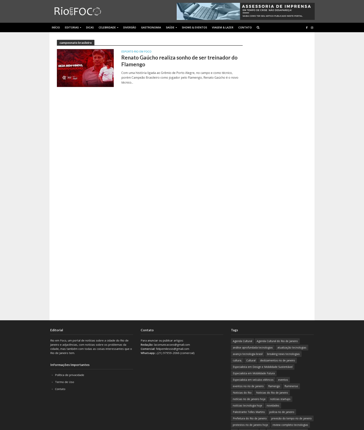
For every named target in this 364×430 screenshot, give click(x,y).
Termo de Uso (64, 382)
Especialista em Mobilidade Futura (254, 373)
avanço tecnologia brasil (248, 354)
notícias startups (280, 399)
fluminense (291, 386)
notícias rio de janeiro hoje (249, 399)
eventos (283, 379)
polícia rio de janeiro (281, 412)
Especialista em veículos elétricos (253, 379)
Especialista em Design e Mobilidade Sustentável (263, 367)
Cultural (251, 360)
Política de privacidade (69, 375)
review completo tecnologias (290, 425)
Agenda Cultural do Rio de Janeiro (277, 341)
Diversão (129, 27)
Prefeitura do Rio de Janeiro (250, 418)
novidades (273, 405)
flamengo (274, 386)
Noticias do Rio (242, 392)
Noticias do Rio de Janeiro (272, 392)
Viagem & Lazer (222, 27)
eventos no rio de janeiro (248, 386)
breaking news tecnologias (283, 354)
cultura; (237, 360)
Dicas (90, 27)
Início (56, 27)
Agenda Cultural (242, 341)
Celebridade (107, 27)
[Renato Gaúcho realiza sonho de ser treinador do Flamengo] (85, 68)
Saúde (170, 27)
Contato (245, 27)
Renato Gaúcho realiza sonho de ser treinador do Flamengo (179, 60)
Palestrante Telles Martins (249, 412)
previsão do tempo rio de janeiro (291, 418)
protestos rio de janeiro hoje (250, 425)
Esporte (127, 51)
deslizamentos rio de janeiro (277, 360)
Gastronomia (151, 27)
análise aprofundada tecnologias (253, 347)
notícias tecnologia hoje (247, 405)
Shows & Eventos (194, 27)
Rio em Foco (142, 51)
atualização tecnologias (291, 347)
